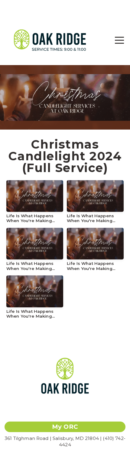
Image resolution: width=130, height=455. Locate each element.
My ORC (65, 426)
